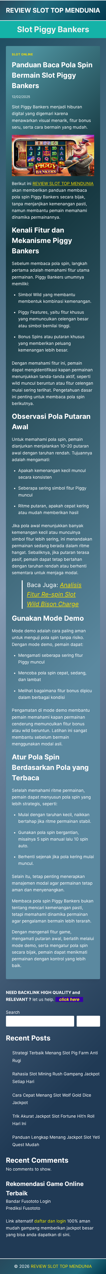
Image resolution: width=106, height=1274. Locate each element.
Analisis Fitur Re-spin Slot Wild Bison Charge (54, 594)
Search (13, 1012)
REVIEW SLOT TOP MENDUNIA (61, 1266)
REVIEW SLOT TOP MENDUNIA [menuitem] (63, 183)
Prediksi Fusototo (23, 1208)
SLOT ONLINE (22, 54)
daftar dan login (50, 1221)
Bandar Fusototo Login (28, 1201)
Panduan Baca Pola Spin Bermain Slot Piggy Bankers (52, 75)
